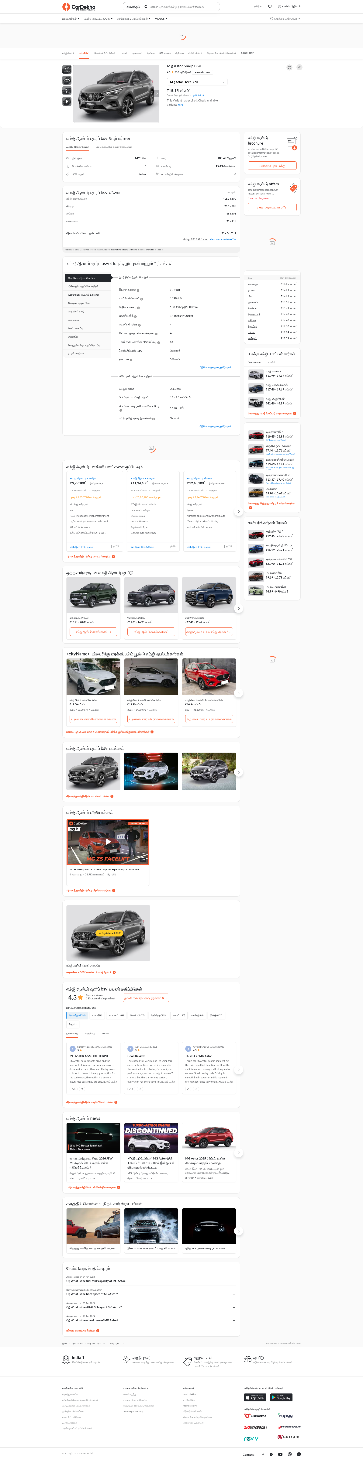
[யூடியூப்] (280, 1454)
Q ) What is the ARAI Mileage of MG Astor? (94, 1307)
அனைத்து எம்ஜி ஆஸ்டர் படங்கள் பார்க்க (87, 796)
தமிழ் (256, 6)
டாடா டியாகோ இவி (276, 586)
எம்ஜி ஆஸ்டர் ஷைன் (143, 478)
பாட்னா (251, 332)
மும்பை (251, 289)
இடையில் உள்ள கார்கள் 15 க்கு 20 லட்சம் (151, 1248)
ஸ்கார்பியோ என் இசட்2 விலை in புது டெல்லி (280, 468)
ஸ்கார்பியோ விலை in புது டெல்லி (278, 483)
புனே (250, 295)
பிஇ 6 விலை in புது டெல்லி (276, 440)
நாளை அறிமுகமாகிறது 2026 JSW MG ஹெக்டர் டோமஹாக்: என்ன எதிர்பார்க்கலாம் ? (91, 1162)
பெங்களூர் (253, 283)
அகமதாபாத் (254, 314)
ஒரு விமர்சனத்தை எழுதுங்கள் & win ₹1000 (146, 998)
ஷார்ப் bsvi (84, 53)
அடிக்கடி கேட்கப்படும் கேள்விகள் (222, 53)
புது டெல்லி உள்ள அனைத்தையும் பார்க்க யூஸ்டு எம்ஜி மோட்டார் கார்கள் (112, 731)
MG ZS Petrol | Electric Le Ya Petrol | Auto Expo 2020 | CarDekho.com (104, 869)
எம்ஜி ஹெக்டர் (273, 371)
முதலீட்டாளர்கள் (69, 1422)
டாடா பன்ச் (271, 488)
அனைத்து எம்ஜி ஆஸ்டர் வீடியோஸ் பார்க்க (88, 890)
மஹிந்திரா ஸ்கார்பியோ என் (280, 459)
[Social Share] (299, 67)
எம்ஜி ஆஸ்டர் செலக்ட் (200, 478)
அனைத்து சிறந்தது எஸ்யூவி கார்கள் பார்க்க (271, 503)
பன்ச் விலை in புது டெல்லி (275, 497)
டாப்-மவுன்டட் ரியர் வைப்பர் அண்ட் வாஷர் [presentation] (114, 146)
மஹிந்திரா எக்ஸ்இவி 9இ (279, 559)
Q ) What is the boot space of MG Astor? (92, 1294)
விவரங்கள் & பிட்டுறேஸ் (104, 53)
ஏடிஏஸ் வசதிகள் (76, 353)
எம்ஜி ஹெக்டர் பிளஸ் (194, 617)
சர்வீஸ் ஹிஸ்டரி (195, 53)
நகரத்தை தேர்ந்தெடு (285, 18)
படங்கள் (123, 53)
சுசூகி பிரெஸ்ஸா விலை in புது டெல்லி (280, 454)
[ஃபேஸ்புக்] (263, 1454)
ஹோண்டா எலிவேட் (136, 617)
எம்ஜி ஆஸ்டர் (68, 53)
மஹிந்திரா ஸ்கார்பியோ (278, 474)
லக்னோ (252, 320)
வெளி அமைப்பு (75, 328)
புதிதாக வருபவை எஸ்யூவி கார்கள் (205, 1248)
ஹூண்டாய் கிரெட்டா (79, 617)
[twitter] (271, 1454)
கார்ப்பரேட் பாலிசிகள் (71, 1417)
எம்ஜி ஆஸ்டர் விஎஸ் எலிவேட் (151, 632)
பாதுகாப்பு (73, 336)
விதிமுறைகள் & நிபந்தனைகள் (76, 1405)
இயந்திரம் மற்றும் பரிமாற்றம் (81, 277)
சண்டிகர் (252, 338)
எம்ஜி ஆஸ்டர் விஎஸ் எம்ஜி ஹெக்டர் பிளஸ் (209, 632)
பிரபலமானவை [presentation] (254, 362)
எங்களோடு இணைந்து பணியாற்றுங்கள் (80, 1400)
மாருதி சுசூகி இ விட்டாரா (279, 545)
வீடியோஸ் (179, 53)
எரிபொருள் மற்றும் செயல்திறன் (83, 286)
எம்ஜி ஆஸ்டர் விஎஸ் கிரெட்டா (93, 632)
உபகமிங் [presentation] (271, 362)
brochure (247, 53)
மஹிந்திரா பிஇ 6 (274, 431)
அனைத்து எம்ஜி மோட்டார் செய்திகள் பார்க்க (92, 1187)
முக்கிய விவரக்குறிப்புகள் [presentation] (77, 146)
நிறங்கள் (151, 53)
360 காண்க (165, 53)
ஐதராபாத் (253, 302)
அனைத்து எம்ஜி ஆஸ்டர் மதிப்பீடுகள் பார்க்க (89, 1102)
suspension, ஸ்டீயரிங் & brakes (83, 294)
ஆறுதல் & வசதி (76, 311)
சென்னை (253, 308)
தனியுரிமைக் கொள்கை (73, 1411)
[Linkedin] (299, 1454)
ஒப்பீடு (116, 546)
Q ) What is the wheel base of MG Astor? (92, 1320)
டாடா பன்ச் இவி (274, 572)
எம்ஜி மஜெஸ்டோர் (275, 398)
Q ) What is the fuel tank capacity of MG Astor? (96, 1281)
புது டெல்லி (197, 95)
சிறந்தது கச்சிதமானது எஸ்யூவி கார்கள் (93, 1248)
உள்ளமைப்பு (73, 319)
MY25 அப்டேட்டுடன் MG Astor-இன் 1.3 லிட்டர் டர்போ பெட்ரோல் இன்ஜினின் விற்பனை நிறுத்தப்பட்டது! (151, 1162)
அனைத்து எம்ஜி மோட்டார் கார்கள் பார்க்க (270, 413)
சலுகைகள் (137, 53)
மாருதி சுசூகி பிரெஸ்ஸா (278, 445)
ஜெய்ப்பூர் (252, 326)
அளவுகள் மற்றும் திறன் (79, 302)
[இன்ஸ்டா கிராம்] (290, 1454)
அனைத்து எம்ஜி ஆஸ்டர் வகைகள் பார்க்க (88, 556)
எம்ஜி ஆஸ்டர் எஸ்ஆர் (83, 478)
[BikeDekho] (255, 1415)
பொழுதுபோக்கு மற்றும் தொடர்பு (84, 345)
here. (180, 104)
